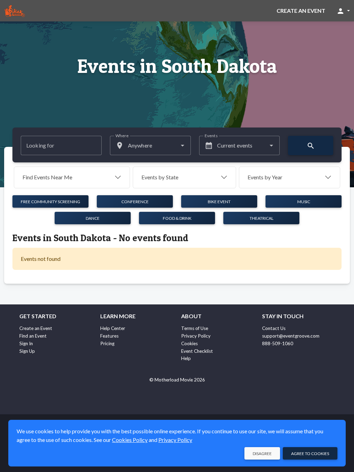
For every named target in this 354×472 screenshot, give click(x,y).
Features (109, 336)
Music (303, 201)
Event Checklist (197, 351)
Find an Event (33, 336)
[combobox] (150, 145)
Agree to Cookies (310, 453)
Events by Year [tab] (265, 177)
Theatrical (261, 218)
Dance (93, 218)
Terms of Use (194, 328)
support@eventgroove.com (290, 336)
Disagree (262, 453)
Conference (135, 201)
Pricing (107, 343)
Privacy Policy (196, 336)
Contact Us (274, 328)
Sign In (26, 343)
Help (186, 358)
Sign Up (27, 351)
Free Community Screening (50, 201)
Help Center (112, 328)
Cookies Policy (130, 439)
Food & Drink (177, 218)
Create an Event (301, 10)
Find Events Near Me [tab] (47, 177)
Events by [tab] (159, 177)
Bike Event (219, 201)
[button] (343, 10)
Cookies (189, 343)
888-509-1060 (277, 343)
